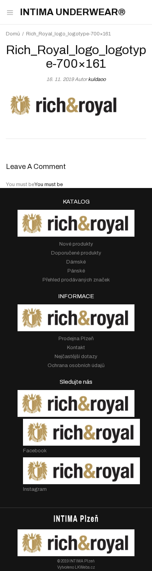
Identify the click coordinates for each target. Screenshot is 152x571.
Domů (13, 34)
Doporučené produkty (76, 253)
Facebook (35, 450)
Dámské (76, 262)
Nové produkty (76, 244)
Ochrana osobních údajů (76, 365)
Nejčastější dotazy (76, 356)
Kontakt (76, 347)
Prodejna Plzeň (76, 338)
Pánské (76, 271)
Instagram (35, 489)
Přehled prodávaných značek (76, 280)
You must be (48, 184)
